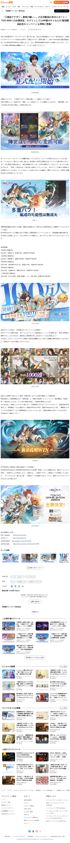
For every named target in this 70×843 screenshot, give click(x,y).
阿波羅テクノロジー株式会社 (9, 29)
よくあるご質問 (28, 811)
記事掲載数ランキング (7, 811)
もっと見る (63, 666)
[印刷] (23, 586)
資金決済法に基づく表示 (58, 836)
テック (60, 6)
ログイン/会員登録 (62, 2)
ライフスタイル (39, 6)
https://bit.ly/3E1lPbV (19, 535)
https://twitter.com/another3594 (21, 541)
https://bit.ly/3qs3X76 (19, 538)
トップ (3, 790)
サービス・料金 (5, 802)
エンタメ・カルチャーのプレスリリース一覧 (20, 790)
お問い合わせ (35, 601)
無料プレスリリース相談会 (31, 820)
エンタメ (8, 6)
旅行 (19, 6)
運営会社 (7, 836)
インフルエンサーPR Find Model (55, 808)
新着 (3, 6)
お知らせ (26, 814)
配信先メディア (5, 805)
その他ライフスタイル (35, 581)
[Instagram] (37, 831)
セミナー (26, 823)
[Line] (19, 586)
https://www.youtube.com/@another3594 (26, 544)
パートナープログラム (19, 836)
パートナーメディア (7, 808)
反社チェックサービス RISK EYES (56, 821)
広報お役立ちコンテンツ (8, 814)
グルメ (14, 6)
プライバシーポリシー (42, 836)
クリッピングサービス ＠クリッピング (57, 800)
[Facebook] (12, 586)
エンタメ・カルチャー (17, 576)
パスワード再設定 (29, 806)
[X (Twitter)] (15, 586)
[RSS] (40, 831)
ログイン (26, 803)
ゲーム (13, 581)
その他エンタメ (21, 581)
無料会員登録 (27, 800)
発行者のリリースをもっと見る (35, 657)
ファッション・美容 (27, 6)
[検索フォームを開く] (51, 2)
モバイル (66, 6)
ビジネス (54, 6)
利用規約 (30, 836)
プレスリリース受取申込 (31, 817)
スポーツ (47, 6)
